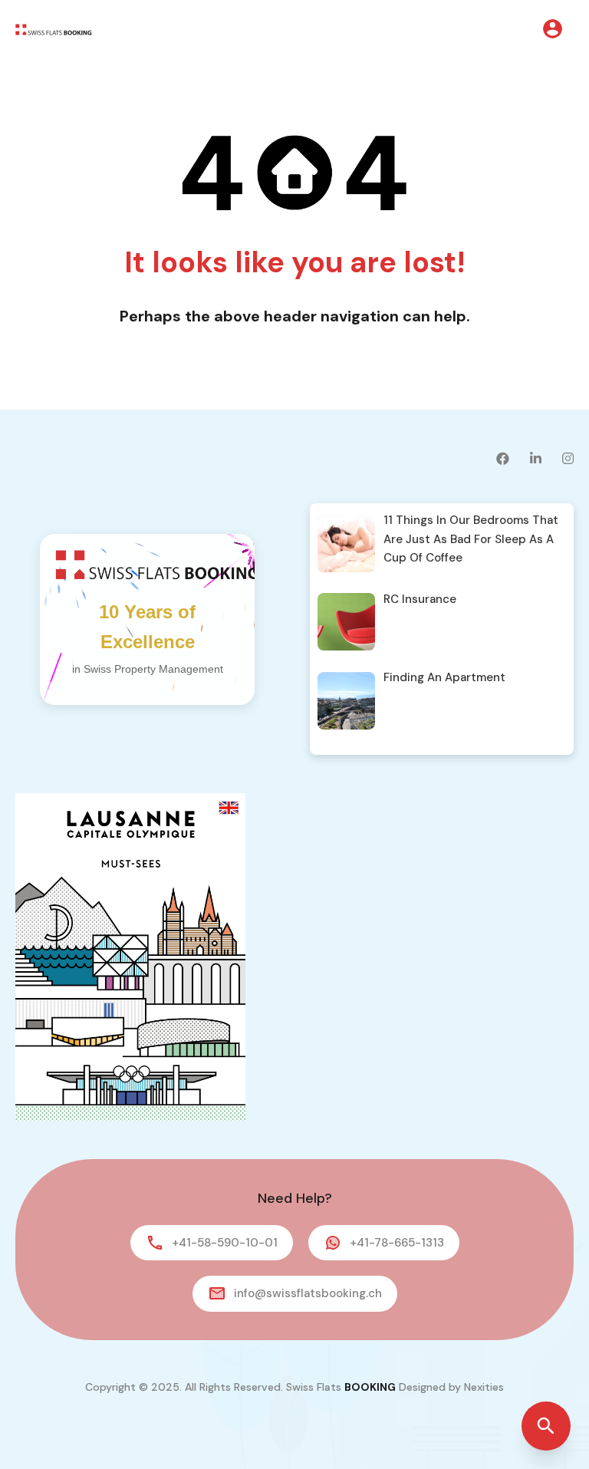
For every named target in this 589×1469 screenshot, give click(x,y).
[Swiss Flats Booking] (53, 29)
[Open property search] (546, 1426)
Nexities (484, 1387)
